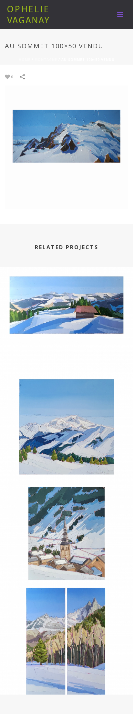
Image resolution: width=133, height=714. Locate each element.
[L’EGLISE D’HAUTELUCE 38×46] (66, 511)
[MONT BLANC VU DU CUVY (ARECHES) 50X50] (66, 404)
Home (24, 59)
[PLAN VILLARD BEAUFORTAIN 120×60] (66, 297)
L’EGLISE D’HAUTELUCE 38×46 (66, 570)
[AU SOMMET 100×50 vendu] (66, 147)
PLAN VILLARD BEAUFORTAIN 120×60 (67, 357)
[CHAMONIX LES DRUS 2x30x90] (66, 617)
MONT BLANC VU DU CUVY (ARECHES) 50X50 (66, 463)
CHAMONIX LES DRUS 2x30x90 (66, 677)
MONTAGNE (46, 59)
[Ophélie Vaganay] (29, 14)
